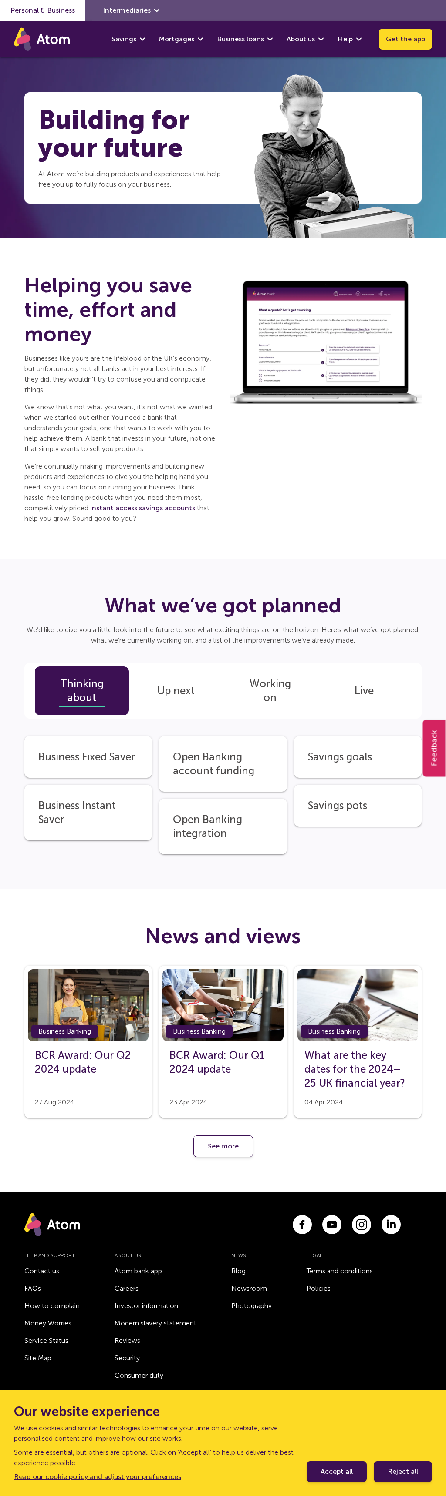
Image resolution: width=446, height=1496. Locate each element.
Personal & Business (42, 10)
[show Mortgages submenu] (200, 39)
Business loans (240, 39)
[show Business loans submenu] (270, 39)
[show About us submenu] (321, 39)
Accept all (337, 1471)
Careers (127, 1288)
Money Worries (47, 1323)
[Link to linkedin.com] (391, 1224)
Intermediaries (127, 10)
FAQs (32, 1288)
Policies (319, 1288)
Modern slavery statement (155, 1323)
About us (301, 39)
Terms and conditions (340, 1271)
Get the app (405, 39)
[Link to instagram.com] (361, 1224)
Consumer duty (139, 1375)
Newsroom (249, 1288)
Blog (238, 1271)
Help (345, 39)
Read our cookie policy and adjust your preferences (97, 1477)
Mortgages (176, 39)
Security (127, 1358)
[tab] (82, 690)
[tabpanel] (223, 786)
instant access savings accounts (142, 508)
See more (223, 1146)
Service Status (46, 1340)
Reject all (403, 1471)
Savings (124, 39)
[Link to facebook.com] (302, 1224)
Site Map (37, 1358)
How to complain (52, 1306)
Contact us (41, 1271)
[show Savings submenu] (142, 39)
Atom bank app (138, 1271)
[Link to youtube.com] (331, 1224)
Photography (251, 1306)
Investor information (146, 1306)
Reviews (127, 1340)
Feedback (434, 748)
